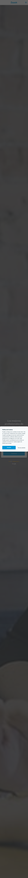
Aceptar (9, 447)
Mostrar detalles (21, 447)
